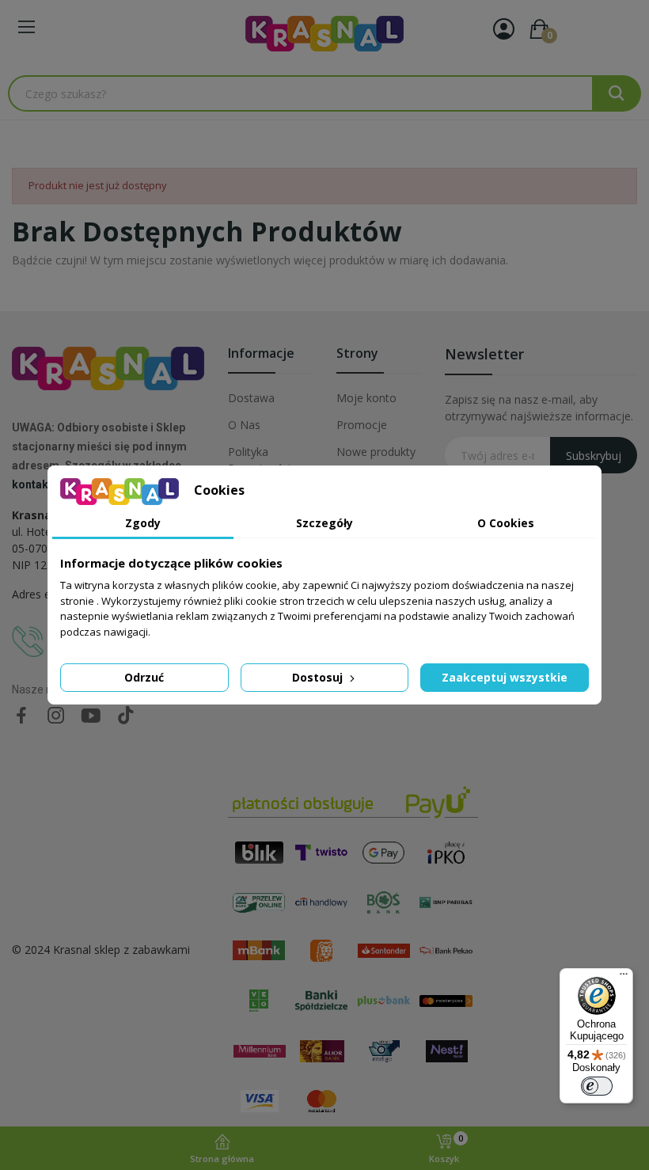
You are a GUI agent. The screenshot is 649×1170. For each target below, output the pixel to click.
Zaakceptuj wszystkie (504, 677)
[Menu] (623, 977)
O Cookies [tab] (505, 522)
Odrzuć (144, 677)
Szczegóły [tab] (324, 522)
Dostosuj (319, 677)
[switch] (597, 1086)
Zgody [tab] (143, 522)
